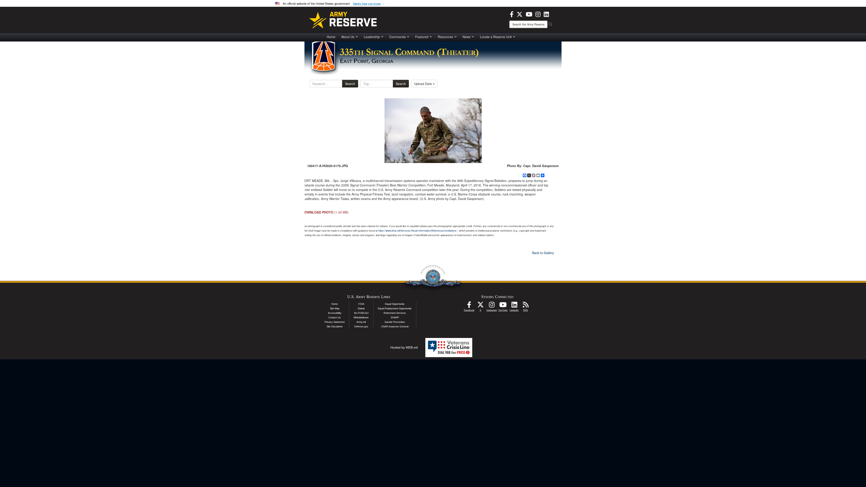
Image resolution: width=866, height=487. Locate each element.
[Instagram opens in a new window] (538, 13)
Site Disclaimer (335, 326)
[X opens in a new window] (520, 13)
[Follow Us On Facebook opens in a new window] (469, 306)
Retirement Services (395, 313)
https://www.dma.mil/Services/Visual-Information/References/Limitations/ (417, 230)
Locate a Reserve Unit (496, 36)
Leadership (372, 36)
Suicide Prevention (395, 322)
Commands (397, 36)
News (466, 36)
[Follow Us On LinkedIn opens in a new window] (514, 306)
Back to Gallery (543, 252)
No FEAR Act (361, 313)
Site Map (334, 308)
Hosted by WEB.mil (404, 347)
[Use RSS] (525, 306)
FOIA (361, 304)
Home (331, 36)
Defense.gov (361, 326)
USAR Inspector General (394, 326)
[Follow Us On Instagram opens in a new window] (491, 306)
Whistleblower (361, 317)
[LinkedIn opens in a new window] (546, 13)
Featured (421, 36)
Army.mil (361, 322)
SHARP (395, 317)
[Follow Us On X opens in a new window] (480, 306)
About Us (347, 36)
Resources (445, 36)
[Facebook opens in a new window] (512, 13)
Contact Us (334, 317)
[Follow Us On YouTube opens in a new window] (503, 306)
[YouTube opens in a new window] (529, 13)
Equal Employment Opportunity (395, 308)
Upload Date (423, 83)
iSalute (361, 308)
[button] (369, 3)
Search (350, 83)
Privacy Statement (335, 322)
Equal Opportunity (395, 304)
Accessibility (334, 313)
